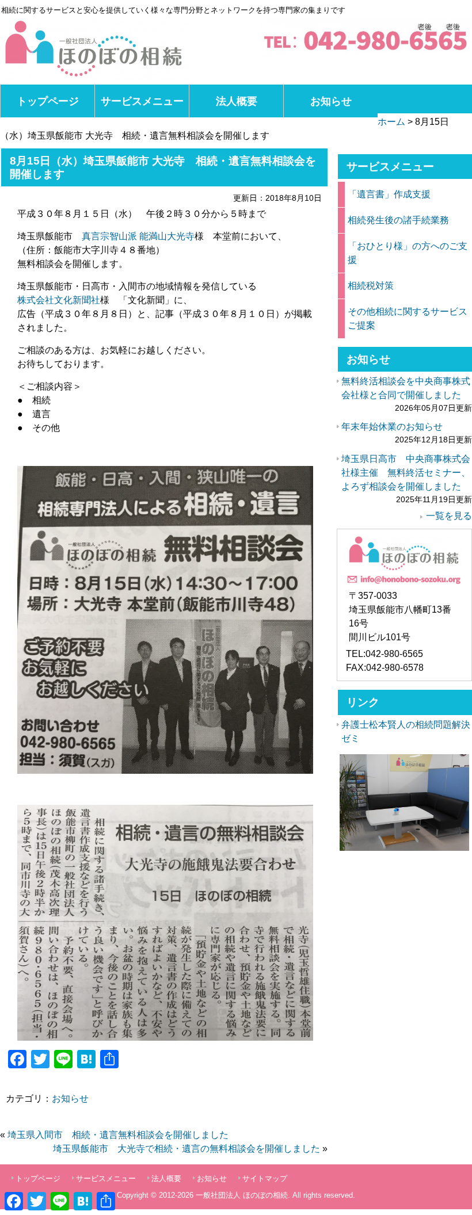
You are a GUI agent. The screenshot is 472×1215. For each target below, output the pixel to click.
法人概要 (236, 101)
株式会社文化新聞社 (58, 300)
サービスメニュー (142, 101)
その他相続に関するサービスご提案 (407, 318)
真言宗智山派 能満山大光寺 (138, 236)
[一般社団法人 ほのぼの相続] (94, 49)
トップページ (48, 101)
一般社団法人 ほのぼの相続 (242, 1195)
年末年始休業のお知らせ (392, 426)
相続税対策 (371, 286)
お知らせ (331, 101)
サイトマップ (264, 1178)
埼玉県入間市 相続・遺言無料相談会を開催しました (118, 1135)
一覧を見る (449, 516)
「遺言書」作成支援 (389, 194)
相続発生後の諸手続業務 (398, 220)
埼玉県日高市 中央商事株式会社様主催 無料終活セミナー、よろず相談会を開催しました (405, 472)
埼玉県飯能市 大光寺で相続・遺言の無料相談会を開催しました (186, 1148)
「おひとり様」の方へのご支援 (407, 253)
